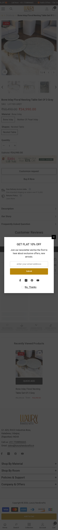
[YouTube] (38, 280)
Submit (29, 271)
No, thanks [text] (30, 287)
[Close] (54, 237)
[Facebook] (20, 280)
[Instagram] (26, 280)
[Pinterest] (32, 280)
